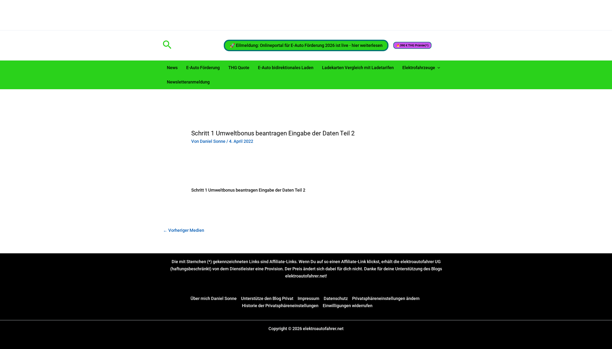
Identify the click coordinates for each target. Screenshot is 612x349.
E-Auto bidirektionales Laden (285, 67)
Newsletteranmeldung (188, 81)
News (172, 67)
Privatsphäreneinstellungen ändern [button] (386, 298)
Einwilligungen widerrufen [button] (347, 305)
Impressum (308, 298)
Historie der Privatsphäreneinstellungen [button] (280, 305)
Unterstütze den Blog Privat (267, 298)
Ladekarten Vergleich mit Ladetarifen (358, 67)
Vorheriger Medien (183, 230)
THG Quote (238, 67)
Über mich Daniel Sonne (214, 298)
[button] (167, 45)
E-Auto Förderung (203, 67)
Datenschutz (336, 298)
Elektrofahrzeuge (418, 67)
